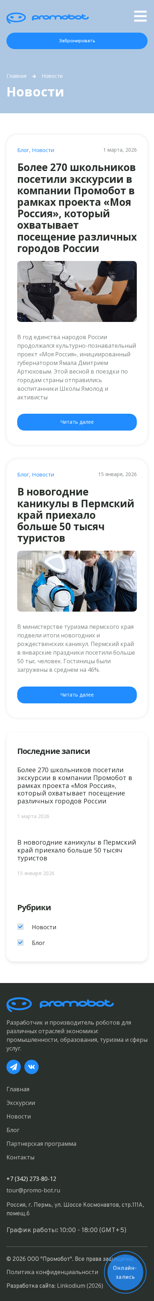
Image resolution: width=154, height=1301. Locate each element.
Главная (16, 75)
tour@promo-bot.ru (33, 1190)
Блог (23, 149)
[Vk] (31, 1067)
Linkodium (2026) (80, 1286)
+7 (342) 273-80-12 (31, 1179)
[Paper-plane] (13, 1067)
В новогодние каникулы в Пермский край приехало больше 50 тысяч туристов (75, 515)
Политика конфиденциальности (52, 1272)
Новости (43, 149)
